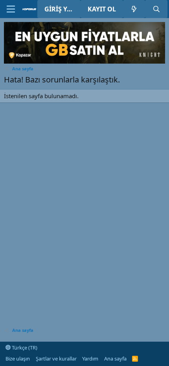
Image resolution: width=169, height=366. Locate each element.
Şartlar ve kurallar (56, 358)
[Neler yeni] (134, 9)
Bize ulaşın (18, 358)
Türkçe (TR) (24, 347)
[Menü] (11, 9)
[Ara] (156, 9)
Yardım (90, 358)
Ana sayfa (115, 358)
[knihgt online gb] (84, 61)
